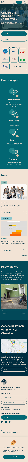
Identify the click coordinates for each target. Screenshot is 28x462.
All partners (17, 66)
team (13, 431)
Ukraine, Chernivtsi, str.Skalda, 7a (10, 409)
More (5, 369)
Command (7, 39)
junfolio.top (4, 432)
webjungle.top (13, 432)
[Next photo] (24, 314)
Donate (19, 2)
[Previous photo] (4, 314)
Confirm (13, 457)
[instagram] (2, 422)
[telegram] (9, 422)
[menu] (25, 2)
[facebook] (6, 422)
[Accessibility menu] (14, 2)
